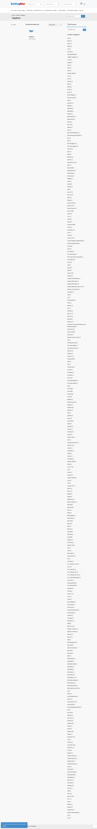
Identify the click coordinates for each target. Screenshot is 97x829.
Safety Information (71, 647)
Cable (68, 181)
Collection (69, 224)
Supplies (69, 731)
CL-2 (68, 216)
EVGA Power (70, 329)
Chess (68, 211)
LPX (68, 483)
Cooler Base (70, 230)
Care (68, 192)
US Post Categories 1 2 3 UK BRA (72, 10)
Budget (69, 178)
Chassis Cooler (70, 203)
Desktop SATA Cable (72, 281)
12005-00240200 (71, 54)
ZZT (68, 818)
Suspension (70, 737)
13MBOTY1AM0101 (72, 57)
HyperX (69, 434)
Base (68, 165)
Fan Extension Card (71, 342)
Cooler (68, 227)
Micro (68, 510)
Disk (68, 294)
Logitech (69, 475)
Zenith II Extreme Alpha (72, 812)
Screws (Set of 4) (71, 701)
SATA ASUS (70, 666)
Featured (69, 359)
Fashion (69, 350)
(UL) (68, 38)
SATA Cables (70, 674)
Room (68, 645)
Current (69, 267)
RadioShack (70, 620)
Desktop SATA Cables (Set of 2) (74, 286)
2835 (68, 68)
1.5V (68, 49)
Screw (68, 693)
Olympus (69, 539)
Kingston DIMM (71, 461)
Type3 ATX (69, 769)
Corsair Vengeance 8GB (72, 243)
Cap (68, 189)
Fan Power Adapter (71, 345)
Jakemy (69, 456)
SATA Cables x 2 (71, 677)
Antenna (69, 114)
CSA (68, 265)
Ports (68, 596)
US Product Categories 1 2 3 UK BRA (50, 10)
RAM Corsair (70, 626)
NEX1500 (69, 534)
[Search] (41, 4)
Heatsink (69, 426)
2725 (68, 65)
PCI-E (68, 566)
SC (68, 691)
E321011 (69, 313)
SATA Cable (70, 672)
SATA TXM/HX (70, 683)
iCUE (68, 440)
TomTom (69, 742)
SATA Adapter (70, 658)
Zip (68, 815)
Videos (69, 796)
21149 (68, 60)
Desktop (69, 275)
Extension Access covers (73, 337)
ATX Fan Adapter (71, 143)
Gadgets (69, 399)
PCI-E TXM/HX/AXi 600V (73, 577)
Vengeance (69, 785)
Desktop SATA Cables (72, 284)
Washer (69, 804)
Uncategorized (70, 774)
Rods (68, 637)
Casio (68, 197)
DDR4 (68, 270)
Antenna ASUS (70, 116)
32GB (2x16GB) (70, 73)
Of (67, 537)
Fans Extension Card (72, 348)
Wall (68, 801)
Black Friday (70, 173)
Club (68, 221)
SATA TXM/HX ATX (71, 685)
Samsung (69, 653)
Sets (68, 712)
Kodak (68, 464)
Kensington (70, 458)
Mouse (69, 523)
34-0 (68, 76)
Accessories (70, 97)
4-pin (68, 78)
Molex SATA (70, 518)
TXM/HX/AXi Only (71, 764)
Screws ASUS (70, 704)
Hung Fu (69, 429)
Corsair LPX (70, 238)
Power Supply (70, 612)
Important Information (72, 442)
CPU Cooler (70, 251)
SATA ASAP (70, 661)
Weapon (69, 807)
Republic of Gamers (71, 629)
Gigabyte (69, 404)
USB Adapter (70, 777)
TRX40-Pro (69, 747)
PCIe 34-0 (69, 580)
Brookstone (70, 176)
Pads (68, 550)
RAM (68, 623)
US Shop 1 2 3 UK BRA (21, 10)
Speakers (69, 723)
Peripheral (69, 588)
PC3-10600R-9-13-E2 (72, 564)
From (68, 377)
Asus (68, 130)
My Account (81, 10)
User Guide (69, 782)
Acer (68, 100)
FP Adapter (70, 372)
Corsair (69, 235)
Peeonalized (70, 583)
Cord (68, 232)
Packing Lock (70, 545)
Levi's (68, 467)
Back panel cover (71, 162)
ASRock (69, 127)
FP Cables (69, 375)
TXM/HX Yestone (71, 758)
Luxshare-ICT (70, 485)
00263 (68, 41)
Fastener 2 (69, 356)
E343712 (69, 316)
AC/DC (68, 92)
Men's (68, 507)
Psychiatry (69, 618)
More (68, 521)
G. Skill (68, 396)
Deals (68, 273)
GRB (68, 413)
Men (68, 504)
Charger (69, 200)
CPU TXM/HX (70, 259)
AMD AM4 (69, 111)
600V (68, 84)
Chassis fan (70, 205)
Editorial (69, 319)
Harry (68, 418)
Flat (68, 364)
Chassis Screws (71, 208)
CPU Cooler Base (71, 254)
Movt (68, 526)
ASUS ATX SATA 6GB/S (72, 132)
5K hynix (69, 81)
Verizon (69, 788)
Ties (68, 739)
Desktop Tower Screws (72, 289)
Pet (68, 591)
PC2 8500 (69, 561)
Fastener (69, 353)
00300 (68, 46)
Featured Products (30, 10)
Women (69, 809)
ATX (68, 138)
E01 (68, 308)
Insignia (69, 448)
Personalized (70, 585)
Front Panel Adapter (71, 380)
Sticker (69, 728)
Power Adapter (70, 602)
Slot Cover (69, 718)
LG (67, 469)
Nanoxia (69, 529)
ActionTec (69, 103)
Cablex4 (69, 186)
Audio (68, 151)
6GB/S (68, 87)
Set (68, 710)
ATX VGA (69, 149)
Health (68, 423)
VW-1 (68, 799)
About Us (15, 10)
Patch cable (70, 553)
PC (68, 558)
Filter (14, 24)
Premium (69, 615)
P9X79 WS (69, 542)
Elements (69, 321)
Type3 (68, 766)
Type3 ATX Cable (71, 772)
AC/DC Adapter (70, 95)
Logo (68, 480)
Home (12, 10)
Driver (68, 302)
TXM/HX (69, 753)
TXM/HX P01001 (71, 755)
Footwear (69, 367)
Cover (68, 248)
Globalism (69, 407)
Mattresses (70, 499)
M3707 (69, 488)
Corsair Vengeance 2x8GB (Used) (75, 240)
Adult (68, 108)
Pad (68, 548)
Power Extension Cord (72, 610)
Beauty (68, 167)
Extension (69, 334)
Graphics (69, 410)
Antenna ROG (70, 119)
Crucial (68, 262)
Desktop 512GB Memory (73, 278)
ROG (68, 639)
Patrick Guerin (70, 556)
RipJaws (69, 634)
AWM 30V (69, 157)
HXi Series (69, 431)
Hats (68, 421)
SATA (68, 656)
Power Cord (70, 607)
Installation (69, 450)
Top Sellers (70, 745)
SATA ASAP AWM (71, 664)
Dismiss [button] (4, 826)
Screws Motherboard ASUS (73, 707)
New (68, 531)
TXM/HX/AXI (70, 761)
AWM (68, 154)
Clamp (68, 219)
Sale (43, 10)
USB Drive (69, 780)
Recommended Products (38, 10)
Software (69, 720)
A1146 (68, 89)
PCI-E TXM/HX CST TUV (73, 575)
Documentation (70, 300)
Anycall (69, 122)
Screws (69, 699)
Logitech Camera (71, 477)
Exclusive (69, 332)
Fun (68, 388)
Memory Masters (71, 502)
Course (69, 246)
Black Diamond (70, 170)
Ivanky (68, 453)
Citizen (69, 213)
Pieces (69, 593)
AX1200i (69, 159)
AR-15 (68, 124)
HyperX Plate (70, 437)
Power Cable (70, 604)
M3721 (69, 491)
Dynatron (69, 305)
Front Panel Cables (71, 383)
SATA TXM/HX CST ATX (72, 688)
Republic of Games (71, 631)
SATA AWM (69, 669)
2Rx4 (68, 70)
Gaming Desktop (71, 402)
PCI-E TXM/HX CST (71, 572)
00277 (68, 43)
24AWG (69, 62)
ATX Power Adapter (71, 146)
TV (68, 750)
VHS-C (68, 793)
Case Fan (69, 194)
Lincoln (69, 472)
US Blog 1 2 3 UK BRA (61, 10)
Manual (69, 496)
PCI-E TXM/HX (70, 569)
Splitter (69, 726)
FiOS (68, 361)
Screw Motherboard (71, 696)
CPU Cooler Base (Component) (74, 257)
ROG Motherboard (71, 642)
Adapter (69, 105)
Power (68, 599)
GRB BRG (69, 415)
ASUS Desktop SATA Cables (73, 135)
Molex (68, 512)
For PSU (69, 369)
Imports (69, 445)
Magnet (69, 494)
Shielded (69, 715)
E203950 (69, 311)
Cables (69, 184)
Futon (68, 391)
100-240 (69, 51)
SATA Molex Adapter (72, 680)
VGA (68, 791)
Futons (68, 394)
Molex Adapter (70, 515)
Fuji (68, 386)
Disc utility (69, 292)
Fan (68, 340)
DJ (68, 297)
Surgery (69, 734)
